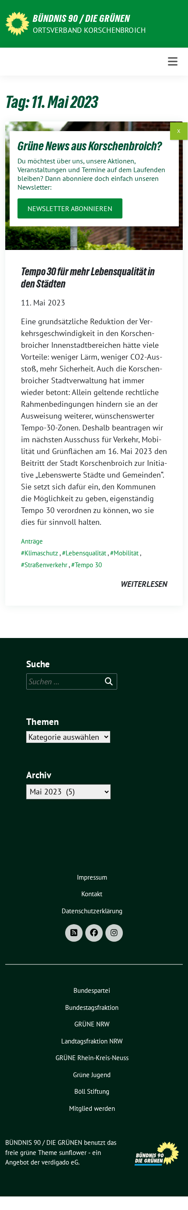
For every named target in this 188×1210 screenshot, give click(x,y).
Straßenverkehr (45, 565)
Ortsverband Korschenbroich (89, 30)
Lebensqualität (86, 553)
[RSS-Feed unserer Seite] (74, 933)
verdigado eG (60, 1162)
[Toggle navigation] (173, 61)
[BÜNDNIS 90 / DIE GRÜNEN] (17, 23)
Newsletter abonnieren (70, 208)
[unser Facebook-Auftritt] (94, 933)
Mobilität (126, 553)
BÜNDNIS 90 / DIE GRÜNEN (81, 18)
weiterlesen (144, 584)
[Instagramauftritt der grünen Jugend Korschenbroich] (114, 933)
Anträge (32, 541)
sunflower (73, 1152)
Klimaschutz (41, 553)
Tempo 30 (88, 565)
